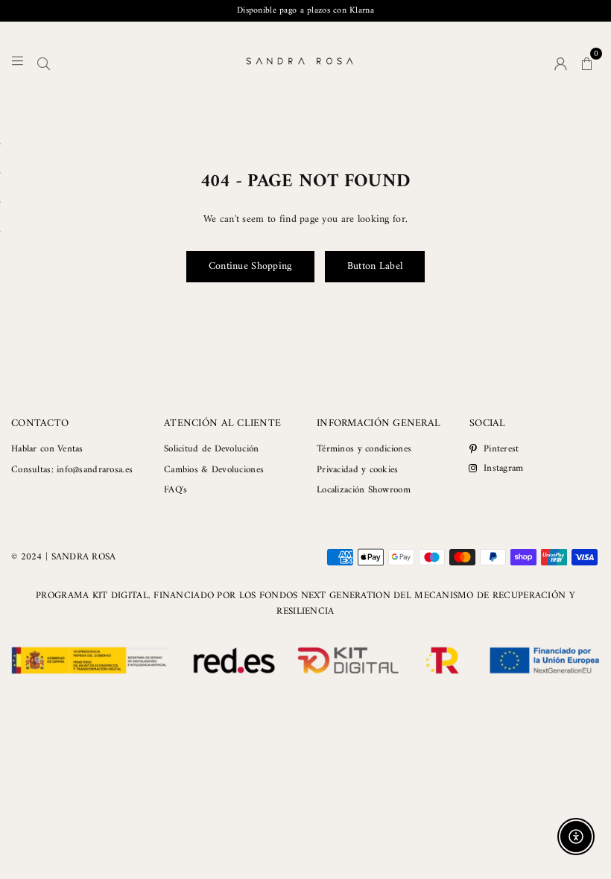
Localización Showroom (364, 489)
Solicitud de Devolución (211, 448)
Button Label (374, 266)
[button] (587, 61)
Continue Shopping (250, 266)
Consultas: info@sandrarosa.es (72, 469)
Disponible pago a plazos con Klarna (305, 11)
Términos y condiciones (364, 448)
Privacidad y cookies (358, 469)
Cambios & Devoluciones (214, 469)
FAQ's (175, 489)
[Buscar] (44, 61)
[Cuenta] (561, 61)
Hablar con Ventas (47, 448)
